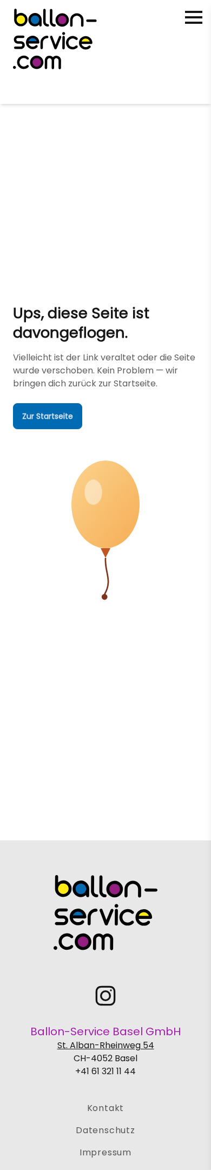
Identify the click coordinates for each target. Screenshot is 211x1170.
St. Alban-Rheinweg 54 (105, 1045)
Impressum (105, 1152)
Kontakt (105, 1108)
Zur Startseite (47, 416)
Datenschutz (105, 1130)
